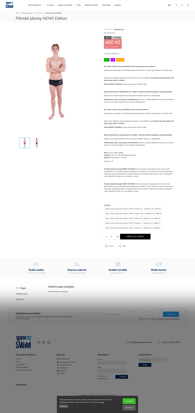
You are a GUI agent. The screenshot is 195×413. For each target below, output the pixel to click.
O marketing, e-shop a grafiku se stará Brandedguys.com (97, 395)
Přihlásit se (170, 314)
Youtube (48, 342)
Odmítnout (129, 408)
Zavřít (169, 252)
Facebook (38, 342)
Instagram (43, 342)
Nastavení (64, 406)
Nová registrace (102, 376)
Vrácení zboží (20, 364)
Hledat (145, 365)
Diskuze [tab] (20, 299)
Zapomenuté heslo (103, 378)
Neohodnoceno (119, 29)
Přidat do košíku (135, 236)
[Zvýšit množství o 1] (117, 236)
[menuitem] (35, 5)
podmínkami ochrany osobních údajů (168, 319)
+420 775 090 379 (170, 342)
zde (102, 402)
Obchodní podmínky (22, 367)
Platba (18, 362)
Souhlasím (129, 401)
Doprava (18, 359)
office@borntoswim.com (141, 342)
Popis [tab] (23, 288)
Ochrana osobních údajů (23, 370)
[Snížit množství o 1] (106, 236)
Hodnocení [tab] (21, 293)
